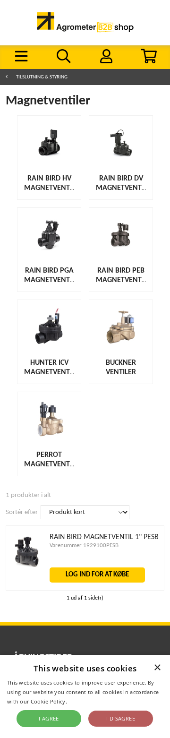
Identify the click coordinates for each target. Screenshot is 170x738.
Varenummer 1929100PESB (84, 545)
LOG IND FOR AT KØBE (97, 574)
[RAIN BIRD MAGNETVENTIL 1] (26, 565)
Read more (82, 701)
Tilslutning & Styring (42, 77)
